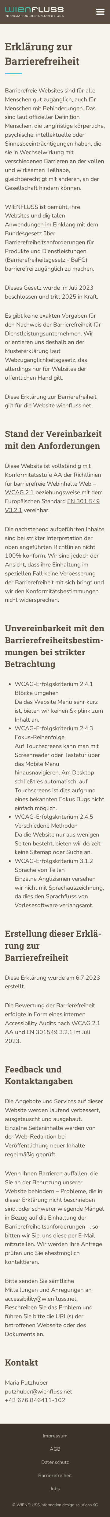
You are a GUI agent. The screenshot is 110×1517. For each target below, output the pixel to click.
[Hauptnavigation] (100, 12)
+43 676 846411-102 (35, 1400)
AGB (55, 1449)
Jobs (55, 1488)
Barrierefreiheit (55, 1475)
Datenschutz (55, 1462)
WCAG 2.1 (19, 492)
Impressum (55, 1436)
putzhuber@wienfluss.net (38, 1392)
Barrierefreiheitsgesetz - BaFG (46, 260)
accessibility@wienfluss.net (40, 1299)
